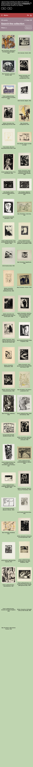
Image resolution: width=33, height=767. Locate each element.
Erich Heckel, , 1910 (24, 53)
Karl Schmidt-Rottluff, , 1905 (8, 509)
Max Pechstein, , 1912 (24, 263)
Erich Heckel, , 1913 (9, 561)
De (28, 15)
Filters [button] (3, 28)
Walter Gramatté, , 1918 (24, 77)
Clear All (29, 20)
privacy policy (25, 3)
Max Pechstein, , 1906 (8, 75)
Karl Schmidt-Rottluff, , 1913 (8, 436)
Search (28, 28)
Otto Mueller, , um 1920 (24, 144)
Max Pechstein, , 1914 (8, 52)
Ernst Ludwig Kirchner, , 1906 (24, 462)
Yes (4, 8)
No (10, 8)
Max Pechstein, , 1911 (24, 215)
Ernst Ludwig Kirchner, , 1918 (8, 610)
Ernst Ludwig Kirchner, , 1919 (9, 173)
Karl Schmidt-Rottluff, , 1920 (8, 218)
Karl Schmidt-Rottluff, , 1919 (24, 341)
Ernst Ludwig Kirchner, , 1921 (8, 585)
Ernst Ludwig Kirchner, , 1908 (24, 414)
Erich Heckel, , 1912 (24, 100)
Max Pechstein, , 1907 (24, 287)
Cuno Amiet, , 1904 (8, 148)
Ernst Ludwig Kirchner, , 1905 (9, 97)
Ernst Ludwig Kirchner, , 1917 (8, 464)
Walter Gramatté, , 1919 (8, 289)
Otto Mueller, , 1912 (8, 193)
